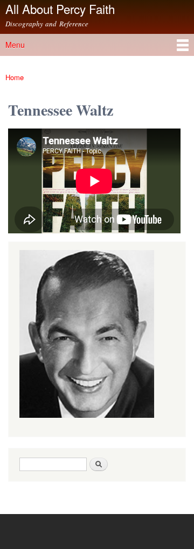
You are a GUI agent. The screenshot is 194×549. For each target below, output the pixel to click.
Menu (15, 44)
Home (14, 77)
